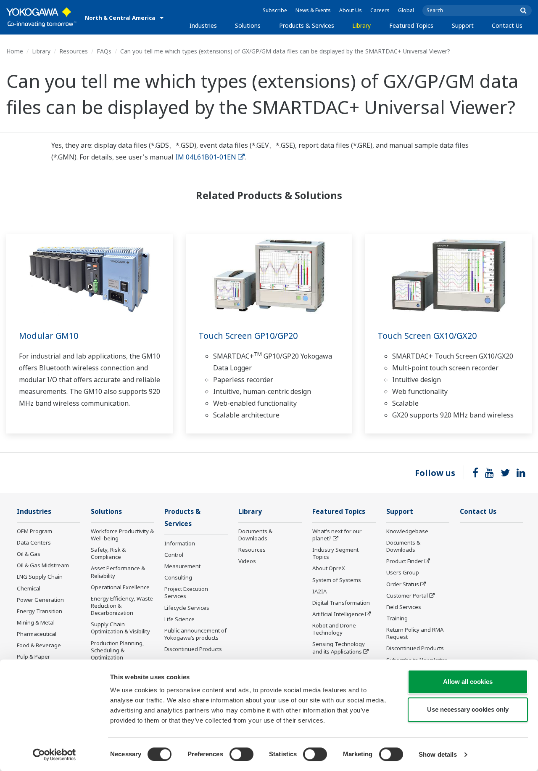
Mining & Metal (36, 622)
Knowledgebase (407, 531)
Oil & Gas (28, 554)
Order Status (402, 584)
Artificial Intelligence (338, 614)
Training (397, 618)
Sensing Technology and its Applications (338, 647)
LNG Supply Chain (40, 576)
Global (406, 10)
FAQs (104, 51)
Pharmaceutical (36, 634)
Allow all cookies (468, 681)
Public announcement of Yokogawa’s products (195, 634)
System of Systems (336, 580)
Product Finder (404, 561)
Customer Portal (407, 595)
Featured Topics (411, 25)
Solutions (248, 25)
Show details (438, 754)
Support (463, 25)
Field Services (403, 607)
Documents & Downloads (255, 534)
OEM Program (34, 531)
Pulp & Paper (33, 656)
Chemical (28, 588)
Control (173, 554)
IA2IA (319, 591)
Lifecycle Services (186, 607)
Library (361, 25)
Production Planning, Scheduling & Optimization (117, 650)
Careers (380, 10)
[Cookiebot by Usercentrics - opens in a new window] (54, 754)
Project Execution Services (186, 592)
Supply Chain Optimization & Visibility (120, 627)
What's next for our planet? (336, 534)
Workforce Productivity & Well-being (122, 534)
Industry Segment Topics (335, 553)
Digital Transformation (341, 602)
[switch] (241, 754)
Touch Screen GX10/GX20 (427, 335)
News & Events (313, 10)
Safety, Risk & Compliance (108, 553)
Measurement (182, 566)
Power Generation (40, 600)
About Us (350, 10)
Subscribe (275, 10)
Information (179, 543)
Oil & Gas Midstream (43, 565)
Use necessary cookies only (468, 709)
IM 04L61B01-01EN (205, 157)
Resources (73, 51)
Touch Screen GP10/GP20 (248, 335)
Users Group (402, 572)
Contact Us (507, 25)
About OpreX (328, 568)
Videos (247, 561)
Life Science (179, 619)
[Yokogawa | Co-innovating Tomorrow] (41, 17)
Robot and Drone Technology (334, 629)
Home (14, 51)
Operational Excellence (120, 587)
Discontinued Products (193, 649)
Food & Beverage (39, 645)
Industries (203, 25)
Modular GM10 (48, 335)
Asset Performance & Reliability (118, 571)
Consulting (178, 577)
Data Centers (34, 542)
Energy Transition (39, 611)
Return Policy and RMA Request (414, 633)
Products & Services (306, 25)
